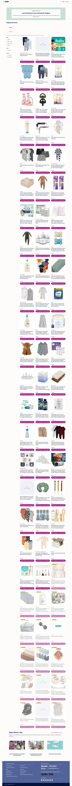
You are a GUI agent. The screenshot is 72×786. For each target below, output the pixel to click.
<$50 (9, 39)
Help (7, 769)
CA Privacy (22, 769)
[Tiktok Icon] (43, 780)
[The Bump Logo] (6, 1)
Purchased (10, 57)
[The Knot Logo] (44, 766)
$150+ (9, 45)
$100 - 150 (10, 43)
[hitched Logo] (43, 768)
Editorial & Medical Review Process (26, 774)
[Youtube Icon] (50, 780)
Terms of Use (22, 765)
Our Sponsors (22, 772)
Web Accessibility (23, 771)
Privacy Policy (8, 774)
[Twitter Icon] (52, 780)
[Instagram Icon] (45, 780)
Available (10, 55)
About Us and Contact (10, 767)
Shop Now (11, 31)
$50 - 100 (10, 41)
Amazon (9, 50)
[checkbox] (7, 39)
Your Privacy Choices (24, 767)
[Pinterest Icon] (48, 780)
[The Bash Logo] (53, 766)
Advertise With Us (9, 772)
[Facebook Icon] (41, 780)
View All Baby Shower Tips (56, 732)
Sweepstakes (8, 771)
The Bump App (9, 765)
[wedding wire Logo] (53, 768)
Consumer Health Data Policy (11, 776)
